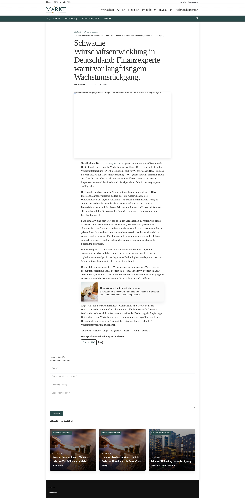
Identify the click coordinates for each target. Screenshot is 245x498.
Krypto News (53, 18)
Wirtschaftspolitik (90, 18)
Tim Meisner (79, 84)
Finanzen (133, 9)
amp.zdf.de (114, 163)
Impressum (193, 2)
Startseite (78, 32)
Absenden (56, 414)
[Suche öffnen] (197, 18)
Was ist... (108, 18)
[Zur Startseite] (56, 12)
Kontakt (182, 2)
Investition (165, 9)
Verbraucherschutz (186, 9)
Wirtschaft (107, 9)
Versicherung (70, 18)
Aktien (121, 9)
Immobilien (149, 9)
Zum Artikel (88, 342)
